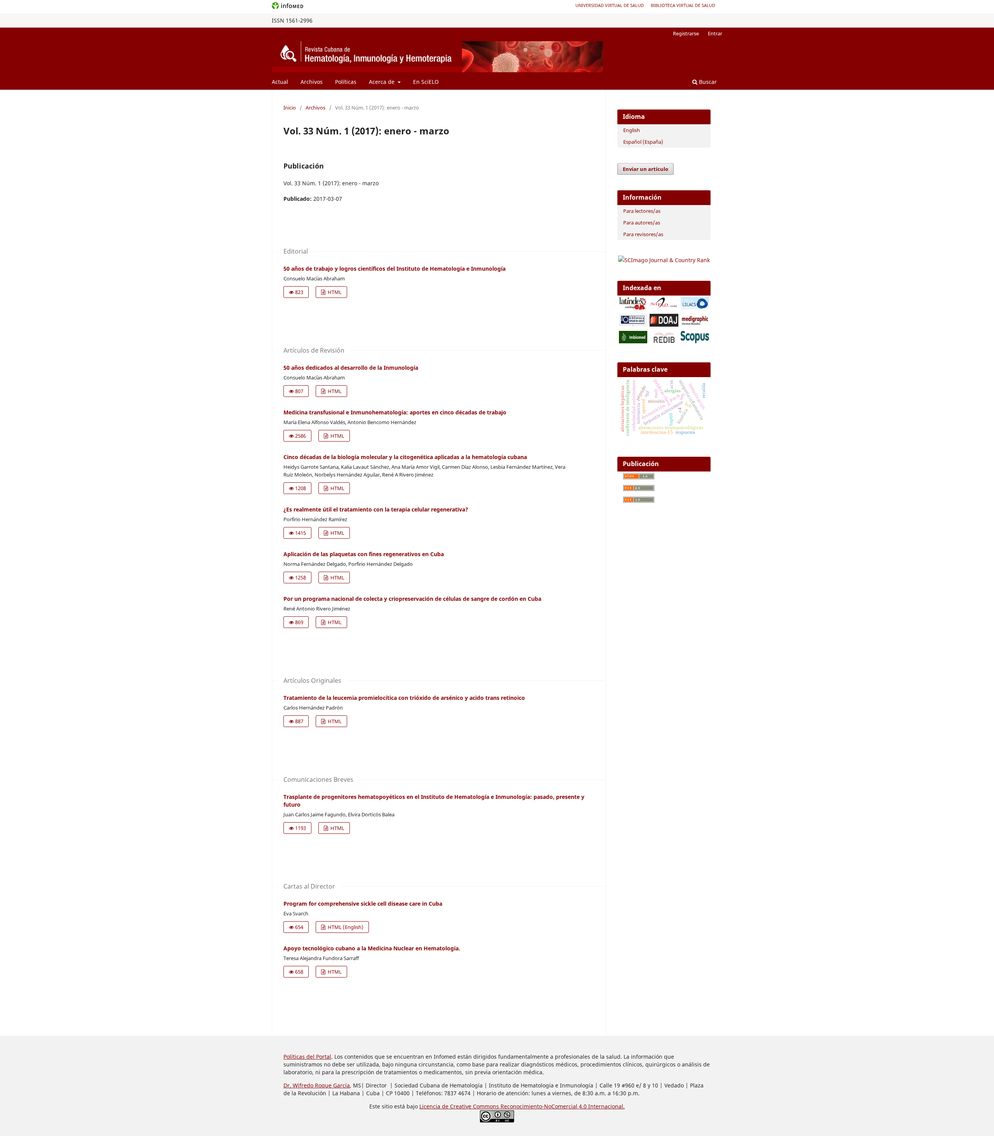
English (631, 130)
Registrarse (686, 33)
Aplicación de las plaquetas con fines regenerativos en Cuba (363, 554)
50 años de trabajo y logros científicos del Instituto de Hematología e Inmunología (394, 268)
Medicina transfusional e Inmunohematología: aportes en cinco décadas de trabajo (394, 412)
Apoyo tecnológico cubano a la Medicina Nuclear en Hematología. (371, 948)
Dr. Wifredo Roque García (316, 1085)
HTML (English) (345, 927)
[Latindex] (633, 307)
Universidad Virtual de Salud (609, 5)
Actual (280, 81)
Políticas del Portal (307, 1056)
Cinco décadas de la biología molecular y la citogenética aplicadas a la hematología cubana (405, 457)
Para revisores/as (643, 234)
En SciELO (426, 81)
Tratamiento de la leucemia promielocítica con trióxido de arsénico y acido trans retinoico (404, 697)
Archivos (312, 81)
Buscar (707, 81)
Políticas (345, 81)
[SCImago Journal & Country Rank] (664, 260)
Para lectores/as (641, 210)
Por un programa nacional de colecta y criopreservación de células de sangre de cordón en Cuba (412, 598)
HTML (334, 292)
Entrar (715, 33)
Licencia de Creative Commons (459, 1106)
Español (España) (643, 141)
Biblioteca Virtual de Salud (683, 5)
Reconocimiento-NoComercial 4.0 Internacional (561, 1106)
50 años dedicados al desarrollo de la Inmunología (350, 367)
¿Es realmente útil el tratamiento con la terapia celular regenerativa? (375, 509)
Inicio (289, 107)
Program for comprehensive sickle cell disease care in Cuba (362, 903)
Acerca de (382, 81)
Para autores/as (641, 222)
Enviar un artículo (645, 168)
